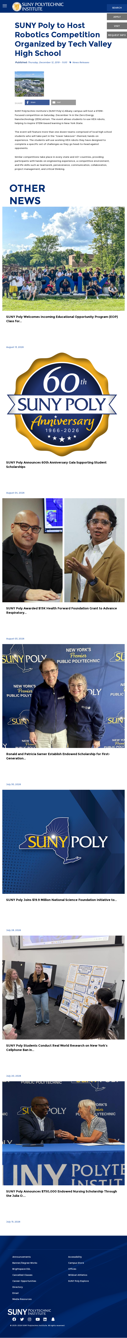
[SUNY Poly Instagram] (29, 1318)
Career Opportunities (24, 1281)
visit (117, 25)
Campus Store (76, 1263)
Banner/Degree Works (24, 1263)
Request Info (117, 35)
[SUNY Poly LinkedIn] (44, 1318)
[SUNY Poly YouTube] (36, 1318)
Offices (72, 1269)
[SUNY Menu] (4, 6)
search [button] (117, 7)
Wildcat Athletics (77, 1275)
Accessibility (75, 1256)
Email (15, 1293)
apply (117, 16)
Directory (17, 1287)
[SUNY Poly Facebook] (13, 1318)
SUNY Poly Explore (78, 1281)
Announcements (21, 1256)
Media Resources (22, 1299)
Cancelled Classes (22, 1275)
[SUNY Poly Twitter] (21, 1318)
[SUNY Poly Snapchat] (52, 1318)
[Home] (38, 6)
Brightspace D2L (21, 1269)
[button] (37, 102)
